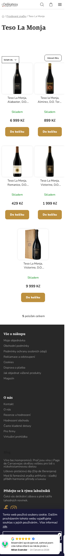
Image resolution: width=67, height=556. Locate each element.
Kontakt (9, 404)
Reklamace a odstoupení (19, 357)
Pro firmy (9, 431)
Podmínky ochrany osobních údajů (25, 351)
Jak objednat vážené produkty (22, 373)
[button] (60, 535)
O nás (7, 410)
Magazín (9, 378)
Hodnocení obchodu (16, 420)
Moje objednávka (14, 340)
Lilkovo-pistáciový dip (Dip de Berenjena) (30, 471)
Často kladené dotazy (17, 426)
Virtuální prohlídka (15, 437)
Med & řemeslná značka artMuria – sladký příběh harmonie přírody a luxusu (30, 477)
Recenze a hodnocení (17, 415)
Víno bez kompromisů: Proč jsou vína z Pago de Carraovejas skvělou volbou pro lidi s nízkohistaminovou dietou (32, 463)
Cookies (9, 362)
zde (5, 526)
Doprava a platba (14, 368)
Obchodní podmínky (16, 346)
